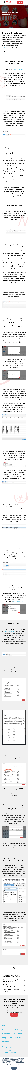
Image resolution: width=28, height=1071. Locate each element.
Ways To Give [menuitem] (7, 1038)
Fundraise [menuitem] (6, 1034)
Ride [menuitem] (4, 1026)
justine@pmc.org (7, 47)
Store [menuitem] (16, 1026)
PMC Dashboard (18, 69)
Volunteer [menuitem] (6, 1030)
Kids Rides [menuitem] (18, 1034)
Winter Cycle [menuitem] (19, 1030)
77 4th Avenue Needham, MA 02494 (10, 1051)
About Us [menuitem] (5, 1042)
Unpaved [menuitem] (17, 1038)
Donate (20, 2)
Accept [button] (14, 1068)
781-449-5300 (8, 1047)
